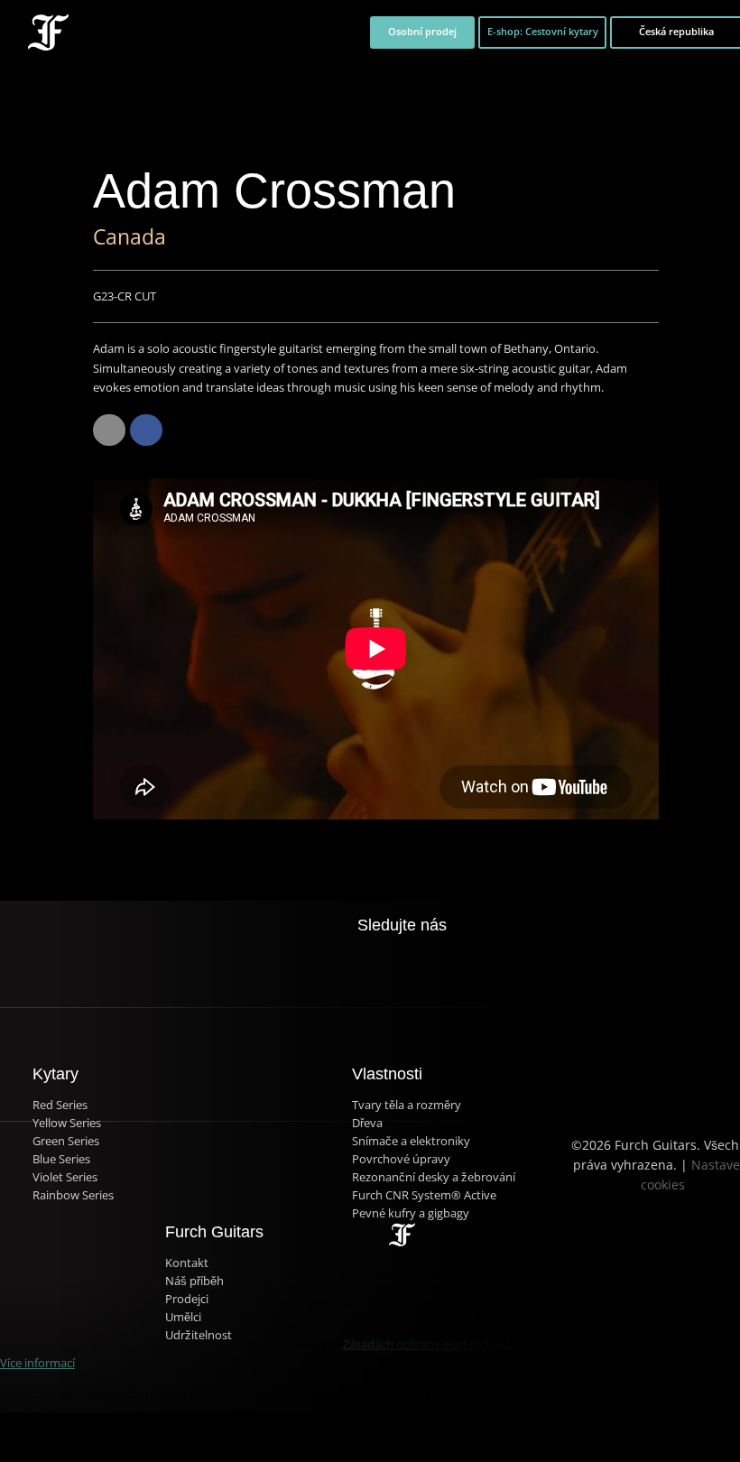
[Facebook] (146, 430)
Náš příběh (194, 1281)
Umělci (183, 1317)
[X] (383, 955)
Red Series (60, 1105)
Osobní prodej (422, 31)
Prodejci (186, 1299)
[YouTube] (456, 966)
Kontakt (186, 1263)
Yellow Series (66, 1123)
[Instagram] (419, 966)
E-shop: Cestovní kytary (542, 31)
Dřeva (367, 1123)
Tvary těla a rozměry (406, 1105)
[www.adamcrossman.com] (109, 430)
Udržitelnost (198, 1335)
